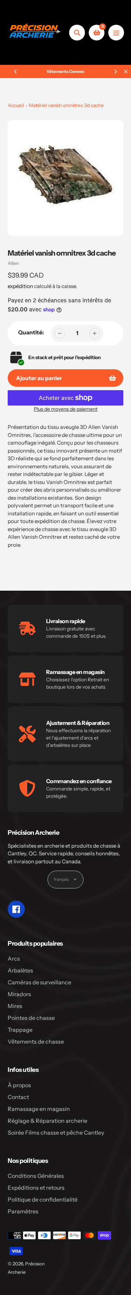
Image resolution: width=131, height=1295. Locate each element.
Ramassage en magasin (39, 1108)
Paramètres (23, 1211)
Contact (18, 1096)
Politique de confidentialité (43, 1199)
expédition (21, 286)
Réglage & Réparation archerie (47, 1120)
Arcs (14, 958)
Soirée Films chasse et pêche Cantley (56, 1132)
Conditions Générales (36, 1175)
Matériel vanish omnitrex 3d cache (66, 105)
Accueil (16, 105)
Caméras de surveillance (39, 982)
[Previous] (15, 71)
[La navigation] (116, 32)
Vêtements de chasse (36, 1041)
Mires (15, 1005)
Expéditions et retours (36, 1187)
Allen (13, 263)
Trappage (20, 1029)
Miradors (19, 994)
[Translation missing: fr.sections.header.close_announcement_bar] (125, 71)
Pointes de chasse (31, 1017)
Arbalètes (20, 970)
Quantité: (31, 332)
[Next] (115, 71)
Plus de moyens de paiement (65, 409)
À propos (19, 1085)
